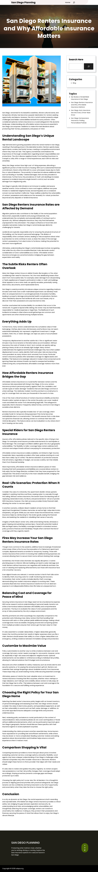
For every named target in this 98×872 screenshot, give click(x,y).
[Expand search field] (74, 2)
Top (84, 848)
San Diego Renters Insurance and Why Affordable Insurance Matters (82, 104)
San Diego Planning (23, 2)
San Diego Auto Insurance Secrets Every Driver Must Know (80, 112)
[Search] (88, 66)
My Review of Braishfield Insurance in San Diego (80, 98)
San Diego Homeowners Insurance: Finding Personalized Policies (80, 120)
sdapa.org (19, 868)
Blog (74, 83)
